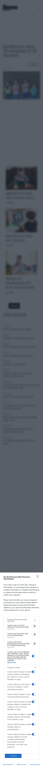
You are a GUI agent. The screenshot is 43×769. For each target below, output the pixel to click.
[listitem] (21, 620)
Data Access (21, 764)
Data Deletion (8, 764)
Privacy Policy (35, 764)
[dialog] (21, 670)
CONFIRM (13, 755)
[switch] (34, 626)
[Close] (38, 577)
